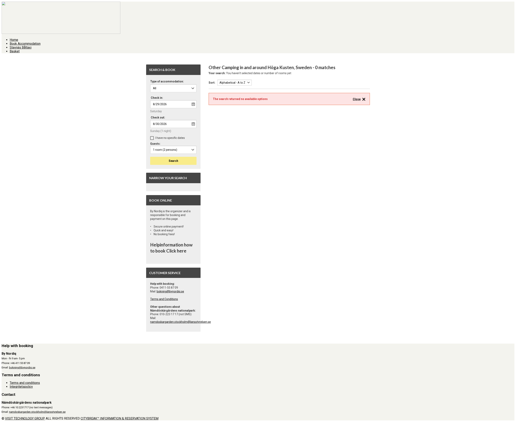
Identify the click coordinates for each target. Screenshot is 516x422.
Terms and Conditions (164, 299)
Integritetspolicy (21, 387)
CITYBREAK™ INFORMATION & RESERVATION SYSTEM (119, 418)
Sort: (212, 82)
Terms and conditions (25, 383)
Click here (176, 251)
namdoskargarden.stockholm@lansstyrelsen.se (180, 321)
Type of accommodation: (167, 81)
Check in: (157, 97)
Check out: (158, 117)
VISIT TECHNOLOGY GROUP (25, 418)
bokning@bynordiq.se (170, 291)
